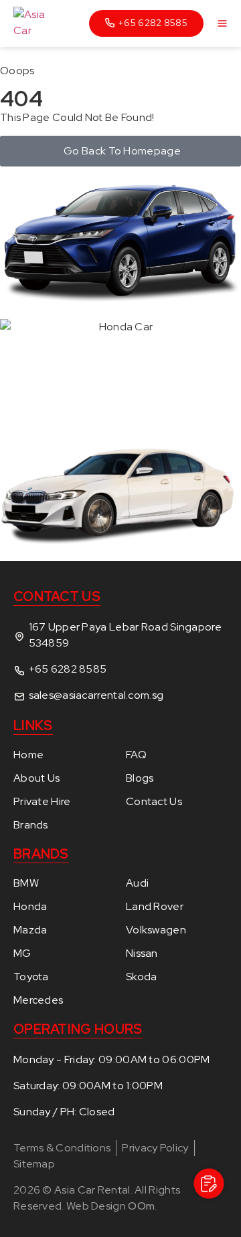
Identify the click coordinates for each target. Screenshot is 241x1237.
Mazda (30, 930)
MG (22, 953)
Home (28, 755)
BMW (26, 883)
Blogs (140, 778)
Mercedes (38, 1000)
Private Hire (42, 801)
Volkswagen (156, 930)
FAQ (136, 755)
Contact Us (154, 801)
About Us (36, 778)
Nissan (142, 953)
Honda (30, 906)
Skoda (141, 977)
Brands (30, 825)
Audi (137, 883)
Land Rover (154, 906)
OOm (141, 1206)
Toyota (31, 977)
